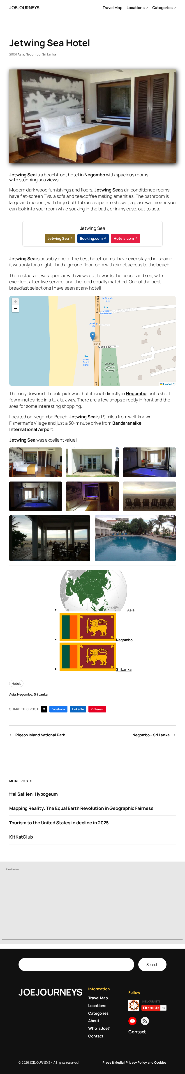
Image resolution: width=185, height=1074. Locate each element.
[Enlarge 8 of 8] (170, 521)
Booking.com (91, 238)
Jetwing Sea (58, 238)
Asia (21, 54)
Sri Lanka (49, 54)
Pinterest (97, 709)
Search (152, 964)
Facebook (58, 709)
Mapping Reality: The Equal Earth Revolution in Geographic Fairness (81, 808)
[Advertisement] (92, 905)
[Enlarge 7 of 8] (84, 521)
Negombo (33, 54)
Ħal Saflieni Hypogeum (33, 794)
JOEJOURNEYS (24, 8)
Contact (137, 1032)
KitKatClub (21, 836)
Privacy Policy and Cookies (146, 1062)
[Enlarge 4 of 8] (56, 487)
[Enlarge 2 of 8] (113, 453)
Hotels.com (124, 238)
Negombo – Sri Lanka (151, 735)
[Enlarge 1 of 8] (56, 453)
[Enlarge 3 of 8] (170, 453)
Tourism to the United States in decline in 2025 (59, 822)
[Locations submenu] (147, 8)
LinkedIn (78, 709)
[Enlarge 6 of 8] (170, 487)
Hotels (16, 683)
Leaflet (167, 384)
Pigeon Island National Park (40, 735)
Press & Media (113, 1062)
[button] (92, 336)
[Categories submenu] (174, 8)
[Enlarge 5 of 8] (113, 487)
